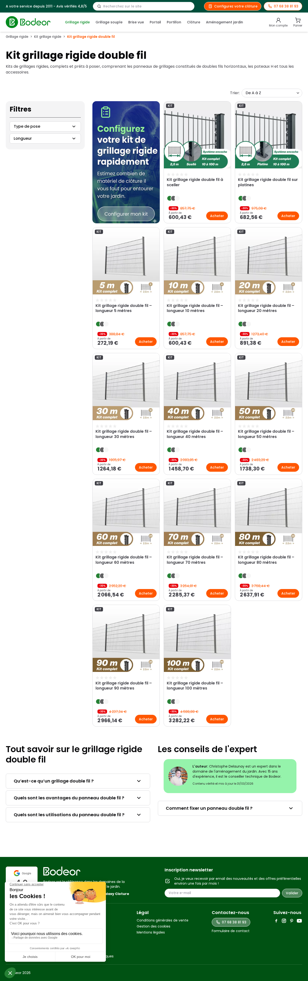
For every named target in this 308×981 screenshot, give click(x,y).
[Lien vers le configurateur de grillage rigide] (126, 162)
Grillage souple (109, 22)
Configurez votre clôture (235, 6)
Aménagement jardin (224, 22)
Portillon (174, 22)
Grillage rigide (77, 22)
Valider (292, 893)
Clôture (193, 22)
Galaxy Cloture (115, 893)
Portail (155, 22)
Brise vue (136, 22)
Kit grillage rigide (47, 36)
